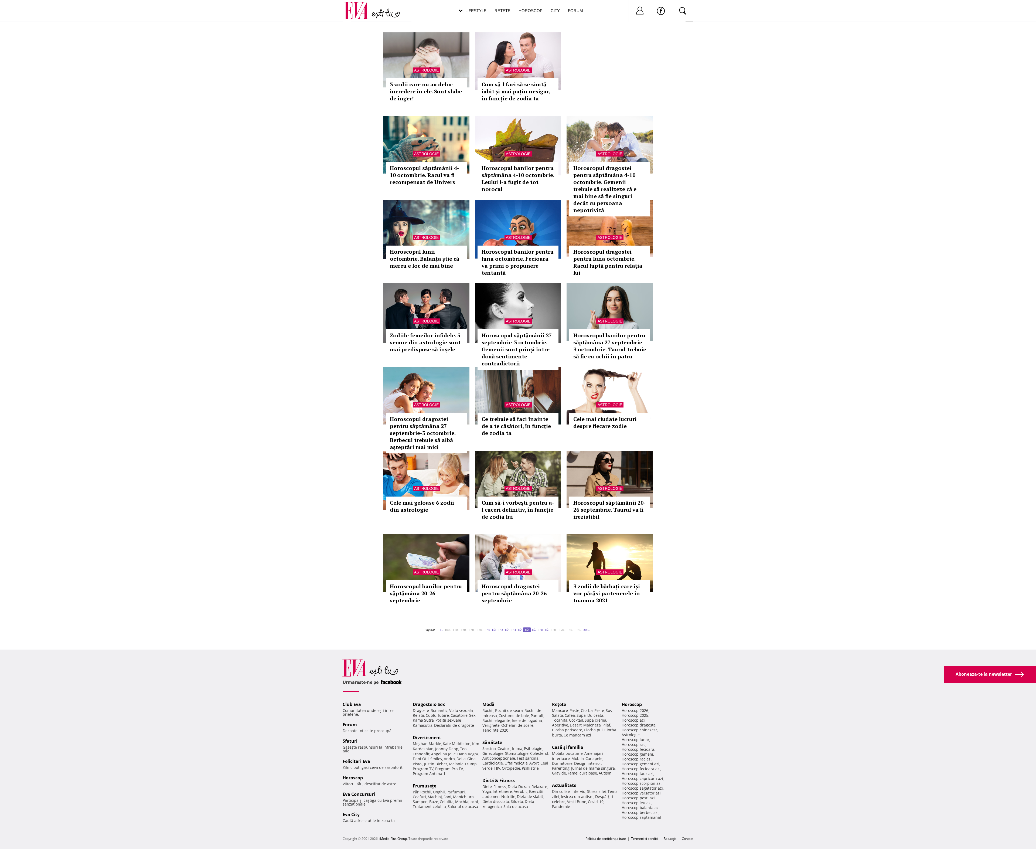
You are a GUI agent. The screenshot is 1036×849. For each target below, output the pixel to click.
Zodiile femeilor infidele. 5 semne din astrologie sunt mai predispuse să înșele (425, 342)
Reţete (559, 704)
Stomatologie (517, 753)
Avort (534, 763)
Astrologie (426, 70)
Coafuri (419, 796)
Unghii (439, 791)
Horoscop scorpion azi (642, 783)
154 (513, 630)
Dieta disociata (495, 801)
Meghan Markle (427, 743)
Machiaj (435, 796)
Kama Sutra (423, 720)
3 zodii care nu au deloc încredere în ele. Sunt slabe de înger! (426, 91)
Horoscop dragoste (639, 725)
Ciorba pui (593, 729)
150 (487, 630)
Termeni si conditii (645, 838)
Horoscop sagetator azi (642, 788)
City (555, 10)
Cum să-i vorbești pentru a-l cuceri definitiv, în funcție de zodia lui (518, 509)
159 (546, 630)
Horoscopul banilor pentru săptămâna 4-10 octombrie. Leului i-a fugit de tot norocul (518, 178)
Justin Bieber (435, 763)
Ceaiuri (503, 748)
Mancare (560, 710)
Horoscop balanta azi (641, 807)
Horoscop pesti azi (638, 797)
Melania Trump (463, 763)
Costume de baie (514, 715)
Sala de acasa (515, 806)
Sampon (420, 801)
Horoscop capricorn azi (642, 778)
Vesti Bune (576, 801)
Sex (472, 715)
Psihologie (533, 748)
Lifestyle (475, 10)
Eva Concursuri (359, 794)
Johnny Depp (446, 748)
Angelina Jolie (443, 753)
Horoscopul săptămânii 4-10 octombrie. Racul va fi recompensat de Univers (424, 175)
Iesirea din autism (577, 796)
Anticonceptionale (498, 758)
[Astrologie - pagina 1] (436, 627)
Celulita (447, 801)
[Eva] (359, 6)
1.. (441, 630)
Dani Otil (421, 758)
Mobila (577, 758)
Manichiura (463, 796)
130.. (472, 630)
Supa (581, 715)
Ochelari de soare (517, 725)
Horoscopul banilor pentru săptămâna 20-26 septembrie (426, 593)
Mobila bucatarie (567, 753)
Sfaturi (350, 741)
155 (519, 630)
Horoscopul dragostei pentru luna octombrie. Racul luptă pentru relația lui (607, 262)
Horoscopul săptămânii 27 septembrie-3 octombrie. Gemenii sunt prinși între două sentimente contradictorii (517, 349)
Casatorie (459, 715)
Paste (574, 710)
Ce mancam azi (577, 735)
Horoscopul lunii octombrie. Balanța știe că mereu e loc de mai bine (424, 258)
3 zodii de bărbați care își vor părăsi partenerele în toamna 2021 (606, 593)
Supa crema (595, 720)
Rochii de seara (509, 710)
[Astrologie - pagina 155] (438, 627)
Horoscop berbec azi (640, 812)
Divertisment (427, 738)
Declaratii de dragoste (454, 725)
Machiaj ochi (466, 801)
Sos (609, 710)
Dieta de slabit (530, 796)
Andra (449, 758)
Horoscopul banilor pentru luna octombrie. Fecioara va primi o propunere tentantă (518, 262)
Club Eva (352, 704)
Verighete (491, 725)
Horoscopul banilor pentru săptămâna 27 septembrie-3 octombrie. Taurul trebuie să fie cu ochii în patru (609, 346)
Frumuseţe (424, 786)
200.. (586, 630)
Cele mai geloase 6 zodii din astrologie (422, 506)
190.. (578, 630)
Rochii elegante (496, 720)
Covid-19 (596, 801)
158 (540, 630)
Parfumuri (456, 791)
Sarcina (489, 748)
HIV (497, 768)
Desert (576, 725)
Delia (461, 758)
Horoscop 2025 (635, 715)
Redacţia (670, 838)
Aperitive (560, 725)
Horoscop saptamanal (641, 817)
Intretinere (502, 791)
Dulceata (595, 715)
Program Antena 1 (429, 773)
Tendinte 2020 (495, 730)
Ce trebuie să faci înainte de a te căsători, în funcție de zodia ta (516, 426)
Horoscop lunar (635, 739)
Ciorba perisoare (567, 729)
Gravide (559, 773)
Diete (487, 786)
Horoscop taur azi (637, 773)
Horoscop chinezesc (639, 729)
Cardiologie (492, 763)
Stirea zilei (596, 791)
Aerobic (520, 791)
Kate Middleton (457, 743)
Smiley (436, 758)
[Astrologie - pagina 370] (593, 627)
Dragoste (421, 710)
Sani (447, 796)
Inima (517, 748)
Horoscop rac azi (637, 759)
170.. (562, 630)
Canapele (593, 758)
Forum (575, 10)
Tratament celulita (429, 806)
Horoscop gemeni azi (640, 763)
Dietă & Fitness (498, 780)
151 (494, 630)
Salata (557, 715)
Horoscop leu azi (637, 802)
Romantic (439, 710)
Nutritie (508, 796)
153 (507, 630)
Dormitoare (562, 763)
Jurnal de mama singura (593, 768)
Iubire (443, 715)
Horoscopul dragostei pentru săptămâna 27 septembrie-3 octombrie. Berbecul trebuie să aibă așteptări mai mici (422, 433)
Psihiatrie (530, 768)
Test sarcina (528, 758)
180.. (570, 630)
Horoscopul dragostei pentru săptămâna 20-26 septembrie (514, 593)
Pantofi (537, 715)
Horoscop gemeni (637, 754)
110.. (456, 630)
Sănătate (492, 742)
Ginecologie (492, 753)
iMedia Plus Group (393, 838)
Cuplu (431, 715)
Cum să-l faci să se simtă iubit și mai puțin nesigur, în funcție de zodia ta (516, 91)
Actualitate (564, 785)
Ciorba (587, 710)
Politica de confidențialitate (605, 838)
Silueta (517, 801)
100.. (448, 630)
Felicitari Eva (356, 761)
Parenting (561, 768)
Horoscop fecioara (638, 749)
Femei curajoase (582, 773)
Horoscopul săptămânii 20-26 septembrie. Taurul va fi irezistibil (609, 509)
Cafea (570, 715)
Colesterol (539, 753)
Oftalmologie (516, 763)
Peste (599, 710)
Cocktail (576, 720)
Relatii (418, 715)
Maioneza (592, 725)
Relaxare (539, 786)
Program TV (423, 768)
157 (533, 630)
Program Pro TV (449, 768)
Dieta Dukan (519, 786)
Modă (488, 704)
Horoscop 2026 (635, 710)
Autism (605, 773)
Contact (687, 838)
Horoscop (531, 10)
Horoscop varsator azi (641, 793)
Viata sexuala (461, 710)
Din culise (561, 791)
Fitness (499, 786)
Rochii (425, 791)
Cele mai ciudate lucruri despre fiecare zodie (605, 422)
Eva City (351, 814)
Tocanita (559, 720)
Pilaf (606, 725)
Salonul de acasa (463, 806)
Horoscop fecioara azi (641, 768)
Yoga (486, 791)
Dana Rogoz (468, 753)
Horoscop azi (633, 720)
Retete (502, 10)
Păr (416, 791)
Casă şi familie (567, 747)
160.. (554, 630)
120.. (464, 630)
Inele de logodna (527, 720)
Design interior (587, 763)
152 (500, 630)
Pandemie (561, 806)
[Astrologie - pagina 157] (591, 627)
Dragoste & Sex (429, 704)
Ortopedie (511, 768)
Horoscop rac (633, 744)
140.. (480, 630)
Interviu (578, 791)
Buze (433, 801)
